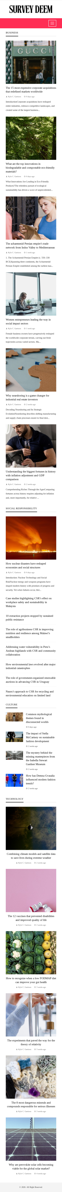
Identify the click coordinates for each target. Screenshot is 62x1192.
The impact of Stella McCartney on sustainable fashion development (40, 737)
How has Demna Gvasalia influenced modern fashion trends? (41, 779)
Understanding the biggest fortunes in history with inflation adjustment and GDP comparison (31, 475)
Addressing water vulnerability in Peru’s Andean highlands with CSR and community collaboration (31, 650)
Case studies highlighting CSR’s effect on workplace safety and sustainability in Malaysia (29, 602)
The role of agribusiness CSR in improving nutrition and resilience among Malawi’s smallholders (29, 633)
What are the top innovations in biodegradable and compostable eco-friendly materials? (30, 167)
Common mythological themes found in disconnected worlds (39, 718)
